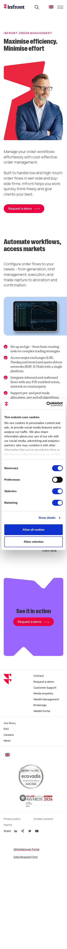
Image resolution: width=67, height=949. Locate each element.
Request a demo (29, 622)
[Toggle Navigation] (60, 7)
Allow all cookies (33, 529)
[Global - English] (51, 7)
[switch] (57, 480)
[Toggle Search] (37, 7)
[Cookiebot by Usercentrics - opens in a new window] (47, 404)
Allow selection (34, 541)
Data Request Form (26, 857)
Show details (47, 517)
